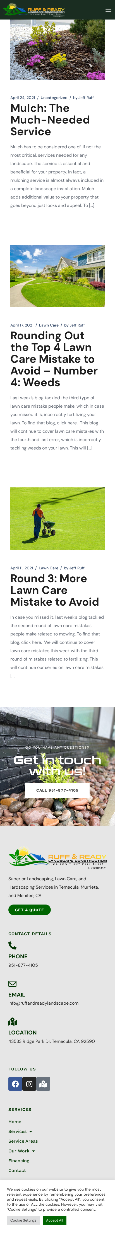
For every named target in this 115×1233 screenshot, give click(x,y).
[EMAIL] (12, 984)
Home (14, 1121)
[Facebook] (15, 1084)
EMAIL (16, 994)
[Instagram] (29, 1084)
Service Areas (23, 1141)
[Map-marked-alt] (43, 1084)
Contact (17, 1170)
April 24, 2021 (22, 97)
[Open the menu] (108, 10)
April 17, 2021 (21, 325)
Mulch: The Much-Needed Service (50, 120)
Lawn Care (49, 325)
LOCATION (22, 1032)
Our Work (18, 1151)
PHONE (18, 956)
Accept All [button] (54, 1220)
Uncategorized (54, 97)
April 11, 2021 (21, 567)
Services (17, 1131)
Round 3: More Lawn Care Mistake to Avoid (54, 590)
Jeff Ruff (83, 97)
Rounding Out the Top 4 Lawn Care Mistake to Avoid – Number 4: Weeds (54, 359)
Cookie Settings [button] (23, 1220)
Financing (18, 1160)
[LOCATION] (12, 1022)
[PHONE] (12, 946)
